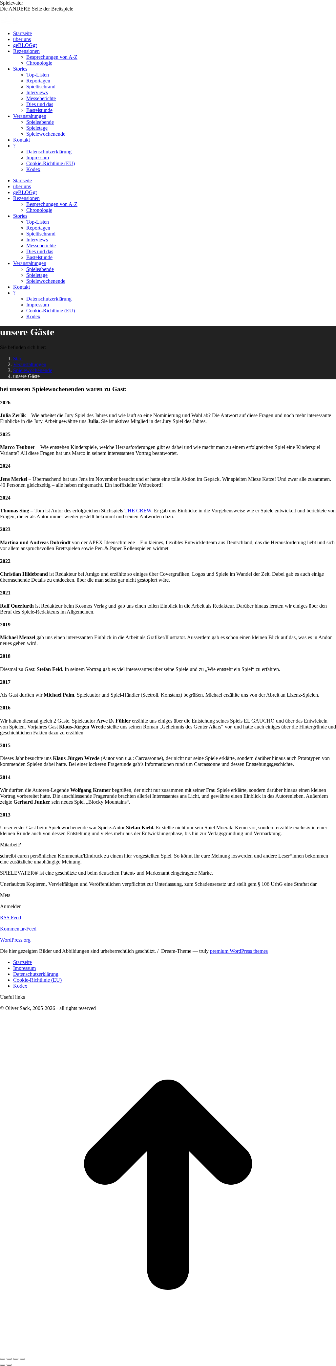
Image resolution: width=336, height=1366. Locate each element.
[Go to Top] (168, 1351)
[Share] (9, 1359)
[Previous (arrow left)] (2, 1365)
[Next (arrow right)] (9, 1365)
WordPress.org (15, 940)
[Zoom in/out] (22, 1359)
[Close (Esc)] (2, 1359)
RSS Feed (10, 917)
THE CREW (137, 510)
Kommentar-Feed (18, 928)
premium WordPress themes (239, 951)
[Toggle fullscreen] (15, 1359)
